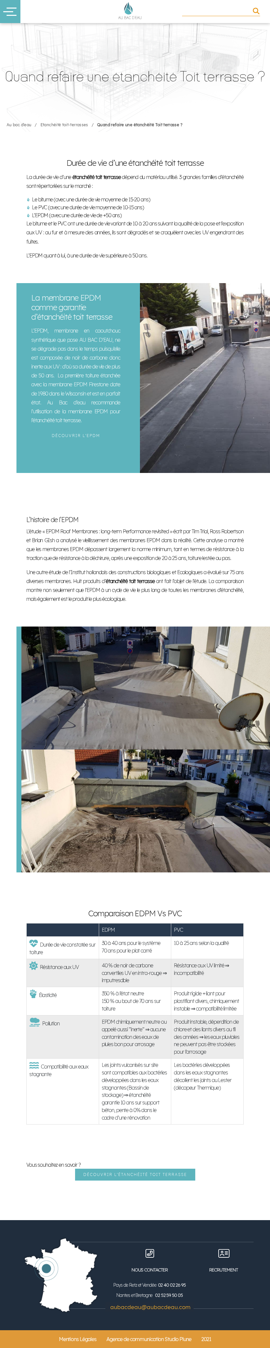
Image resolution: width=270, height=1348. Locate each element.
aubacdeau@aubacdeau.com (150, 1307)
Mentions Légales (77, 1339)
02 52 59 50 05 (168, 1295)
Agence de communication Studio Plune (148, 1339)
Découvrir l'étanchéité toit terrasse (135, 1174)
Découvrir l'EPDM (76, 435)
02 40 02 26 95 (172, 1285)
